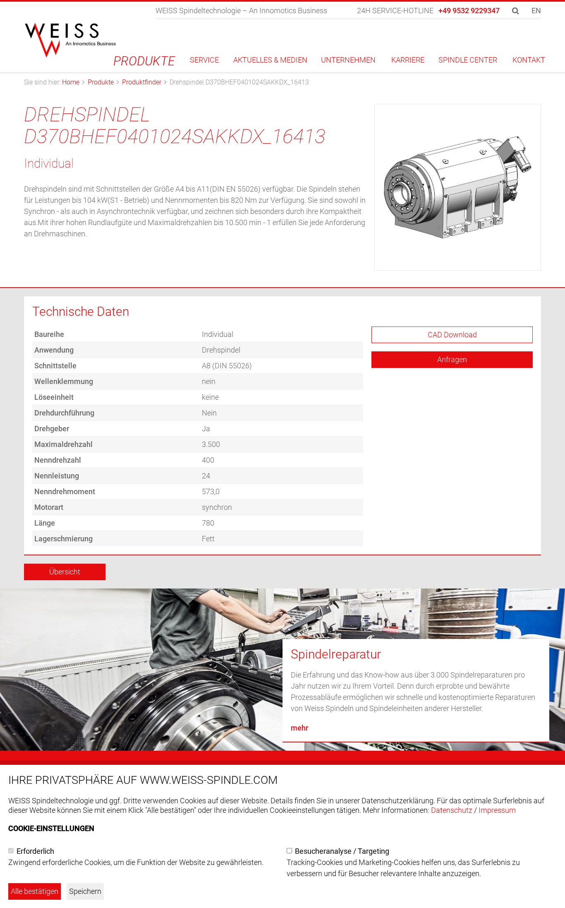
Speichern (85, 891)
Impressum (497, 810)
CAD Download (452, 334)
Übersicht (64, 571)
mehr (299, 727)
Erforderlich (35, 851)
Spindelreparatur (336, 654)
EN (536, 10)
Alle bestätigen (34, 891)
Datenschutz (451, 810)
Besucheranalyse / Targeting (342, 851)
